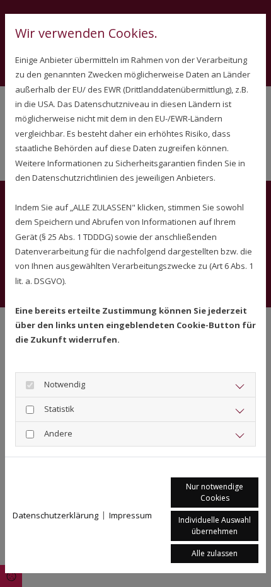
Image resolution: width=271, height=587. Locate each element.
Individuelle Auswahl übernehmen (214, 526)
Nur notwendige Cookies (214, 492)
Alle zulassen (215, 553)
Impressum (130, 515)
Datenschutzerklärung (55, 515)
